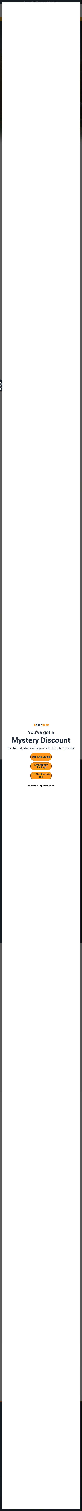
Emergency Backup (40, 768)
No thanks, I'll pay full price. (40, 787)
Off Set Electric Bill (40, 777)
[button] (1, 385)
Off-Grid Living (40, 758)
